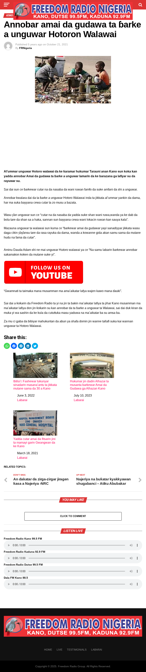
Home (48, 649)
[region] (73, 137)
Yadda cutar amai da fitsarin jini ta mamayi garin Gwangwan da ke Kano (34, 442)
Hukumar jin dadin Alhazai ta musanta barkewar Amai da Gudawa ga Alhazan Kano (89, 385)
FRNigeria (25, 48)
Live (59, 649)
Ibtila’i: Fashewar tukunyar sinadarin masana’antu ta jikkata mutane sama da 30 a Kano (35, 385)
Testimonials (76, 649)
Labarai (22, 400)
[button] (7, 346)
